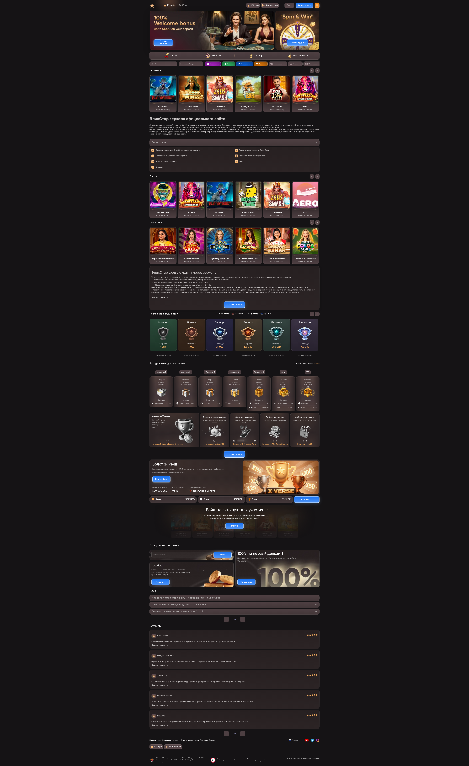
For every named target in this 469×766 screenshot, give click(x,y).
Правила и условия (170, 740)
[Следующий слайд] (317, 70)
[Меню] (317, 5)
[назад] (226, 619)
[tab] (170, 56)
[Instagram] (318, 740)
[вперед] (242, 619)
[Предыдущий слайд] (312, 70)
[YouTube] (307, 740)
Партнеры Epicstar (207, 740)
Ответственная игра (190, 740)
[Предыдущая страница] (226, 733)
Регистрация (304, 5)
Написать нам (155, 740)
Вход (289, 5)
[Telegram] (312, 740)
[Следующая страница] (242, 733)
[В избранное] (172, 78)
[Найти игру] (152, 64)
